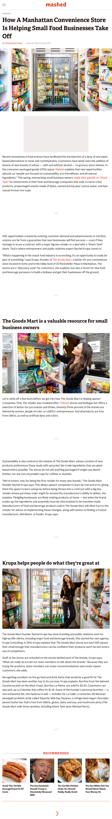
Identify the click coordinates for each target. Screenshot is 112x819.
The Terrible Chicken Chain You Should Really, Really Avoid (68, 788)
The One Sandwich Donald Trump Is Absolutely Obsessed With (41, 790)
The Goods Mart (61, 259)
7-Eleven (64, 403)
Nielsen (59, 169)
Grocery (6, 13)
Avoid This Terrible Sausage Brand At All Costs (12, 788)
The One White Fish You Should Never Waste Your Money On (97, 788)
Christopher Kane (13, 43)
